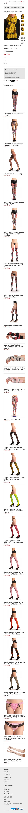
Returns (5, 781)
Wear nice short (7, 801)
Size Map (5, 787)
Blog (5, 799)
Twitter (5, 797)
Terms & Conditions (7, 774)
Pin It (17, 80)
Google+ (11, 797)
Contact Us (6, 773)
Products (9, 11)
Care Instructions (7, 791)
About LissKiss (6, 771)
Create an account (16, 1)
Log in (10, 1)
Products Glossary (7, 789)
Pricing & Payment (7, 779)
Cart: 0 (24, 1)
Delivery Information (7, 783)
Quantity (5, 57)
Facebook (8, 797)
